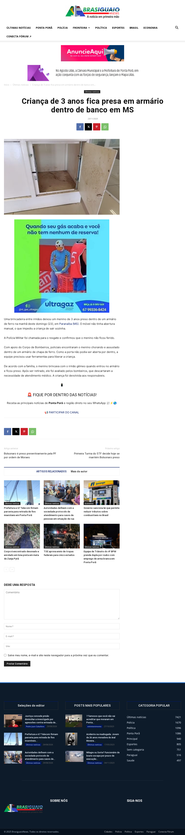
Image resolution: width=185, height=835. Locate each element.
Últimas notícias (19, 27)
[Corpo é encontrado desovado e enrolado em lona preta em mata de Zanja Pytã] (22, 536)
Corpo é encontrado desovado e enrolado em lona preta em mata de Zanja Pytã (21, 555)
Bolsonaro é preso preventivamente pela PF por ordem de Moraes (30, 455)
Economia (150, 27)
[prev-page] (6, 569)
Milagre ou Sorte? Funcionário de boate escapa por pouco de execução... (103, 755)
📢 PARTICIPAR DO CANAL (62, 412)
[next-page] (12, 569)
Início (6, 84)
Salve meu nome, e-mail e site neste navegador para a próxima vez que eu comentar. (58, 655)
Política (101, 27)
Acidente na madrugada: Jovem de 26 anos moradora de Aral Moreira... (102, 737)
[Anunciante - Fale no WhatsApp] (61, 266)
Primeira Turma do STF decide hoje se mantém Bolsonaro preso (97, 455)
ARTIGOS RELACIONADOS (51, 471)
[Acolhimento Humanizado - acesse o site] (92, 53)
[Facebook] (80, 126)
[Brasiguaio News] (92, 11)
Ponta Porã (44, 27)
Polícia (62, 27)
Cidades (108, 831)
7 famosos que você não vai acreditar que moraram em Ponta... (100, 719)
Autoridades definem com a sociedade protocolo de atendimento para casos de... (40, 755)
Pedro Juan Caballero (35, 726)
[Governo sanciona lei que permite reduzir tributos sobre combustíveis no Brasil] (102, 492)
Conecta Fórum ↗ (19, 36)
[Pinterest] (96, 126)
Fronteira (80, 27)
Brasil (134, 27)
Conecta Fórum (166, 831)
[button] (176, 28)
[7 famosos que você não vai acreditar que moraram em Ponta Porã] (73, 720)
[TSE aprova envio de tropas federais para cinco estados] (62, 536)
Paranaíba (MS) (69, 323)
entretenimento (94, 726)
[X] (88, 126)
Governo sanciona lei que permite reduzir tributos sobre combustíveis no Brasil (101, 512)
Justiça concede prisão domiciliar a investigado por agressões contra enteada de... (41, 719)
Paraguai (151, 831)
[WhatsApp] (105, 126)
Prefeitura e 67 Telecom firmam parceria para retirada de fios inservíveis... (41, 737)
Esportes (118, 27)
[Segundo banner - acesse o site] (92, 73)
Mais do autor (79, 471)
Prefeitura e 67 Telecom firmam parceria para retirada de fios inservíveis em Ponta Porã (21, 512)
